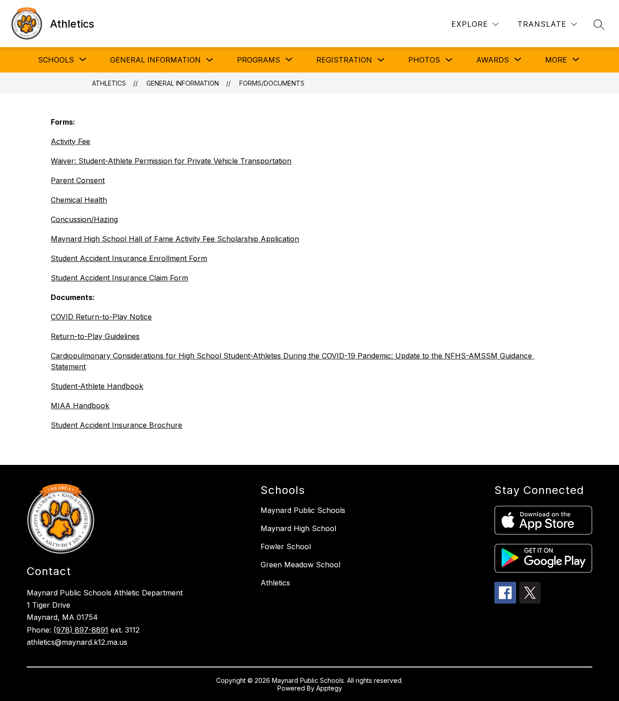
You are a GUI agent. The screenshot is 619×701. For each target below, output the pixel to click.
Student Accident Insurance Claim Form (119, 277)
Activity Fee (70, 141)
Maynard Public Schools (303, 510)
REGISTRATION (344, 59)
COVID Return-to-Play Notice (101, 316)
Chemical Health (79, 199)
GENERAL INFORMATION (155, 59)
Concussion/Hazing (84, 219)
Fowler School (286, 546)
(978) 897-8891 (80, 629)
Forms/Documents (272, 83)
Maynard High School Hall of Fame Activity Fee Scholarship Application (175, 238)
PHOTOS (424, 59)
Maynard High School (298, 528)
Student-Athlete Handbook (97, 386)
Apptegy (329, 688)
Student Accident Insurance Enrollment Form (129, 258)
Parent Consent (78, 180)
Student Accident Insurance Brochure (116, 425)
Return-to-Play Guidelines (95, 336)
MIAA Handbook (80, 405)
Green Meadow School (300, 564)
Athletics (109, 83)
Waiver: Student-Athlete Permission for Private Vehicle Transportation (171, 160)
